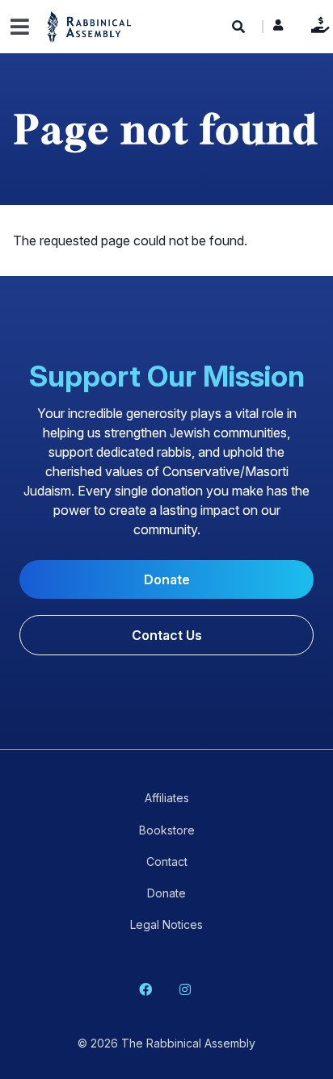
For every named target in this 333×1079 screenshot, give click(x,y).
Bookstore (167, 830)
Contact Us (167, 635)
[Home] (89, 26)
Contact (167, 861)
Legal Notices (166, 924)
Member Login (278, 29)
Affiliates (167, 798)
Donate (316, 24)
